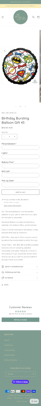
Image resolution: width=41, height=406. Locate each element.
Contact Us (8, 345)
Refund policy (18, 398)
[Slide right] (25, 106)
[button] (2, 17)
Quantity (5, 132)
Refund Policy (9, 355)
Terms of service (21, 401)
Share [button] (6, 285)
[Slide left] (15, 106)
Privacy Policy (9, 350)
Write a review (20, 320)
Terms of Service (10, 360)
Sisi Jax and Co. (19, 395)
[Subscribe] (33, 374)
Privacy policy (29, 398)
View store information (12, 205)
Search (7, 340)
